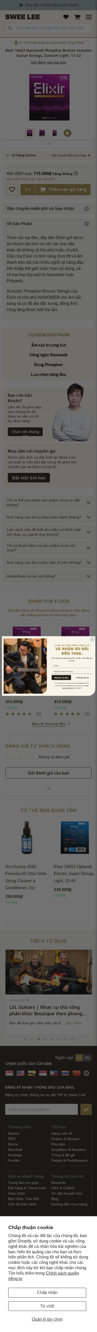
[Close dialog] (92, 639)
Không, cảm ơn (82, 677)
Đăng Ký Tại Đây (61, 677)
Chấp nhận (47, 1292)
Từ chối (47, 1306)
